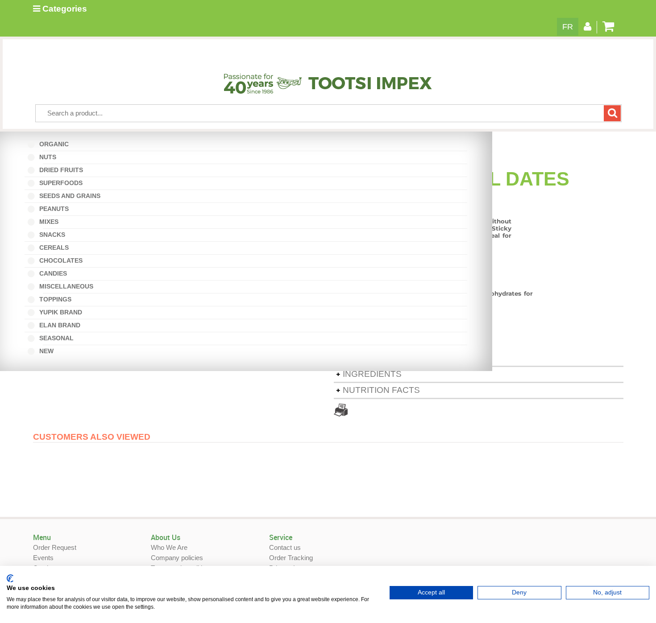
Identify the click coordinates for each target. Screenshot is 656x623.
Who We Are (169, 547)
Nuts (50, 157)
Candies (55, 273)
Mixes (51, 221)
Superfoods (60, 182)
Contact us (285, 547)
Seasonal (58, 338)
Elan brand (58, 325)
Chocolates (60, 260)
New (48, 351)
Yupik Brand (59, 312)
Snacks (51, 234)
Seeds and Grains (68, 195)
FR (567, 26)
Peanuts (56, 208)
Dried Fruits (60, 169)
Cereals (53, 247)
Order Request (54, 547)
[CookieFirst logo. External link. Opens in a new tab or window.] (10, 578)
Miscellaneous (68, 286)
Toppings (54, 299)
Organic (56, 144)
